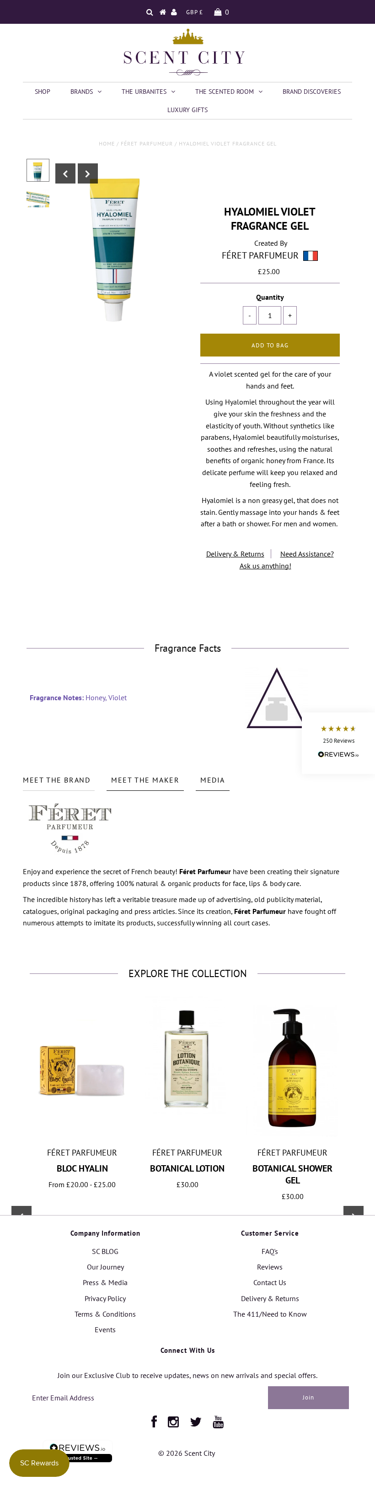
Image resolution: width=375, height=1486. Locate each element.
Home (107, 143)
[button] (338, 743)
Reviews (270, 1266)
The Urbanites (144, 91)
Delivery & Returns (235, 553)
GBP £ (194, 12)
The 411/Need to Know (270, 1313)
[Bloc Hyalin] (82, 1102)
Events (105, 1329)
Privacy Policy (105, 1298)
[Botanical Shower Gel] (292, 1137)
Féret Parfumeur (147, 143)
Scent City (199, 1453)
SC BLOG (105, 1251)
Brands (81, 91)
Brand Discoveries (312, 91)
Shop (42, 91)
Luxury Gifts (187, 110)
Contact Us (269, 1282)
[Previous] (65, 173)
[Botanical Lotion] (187, 1113)
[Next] (88, 173)
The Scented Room (224, 91)
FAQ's (270, 1251)
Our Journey (105, 1266)
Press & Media (105, 1282)
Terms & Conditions (105, 1313)
